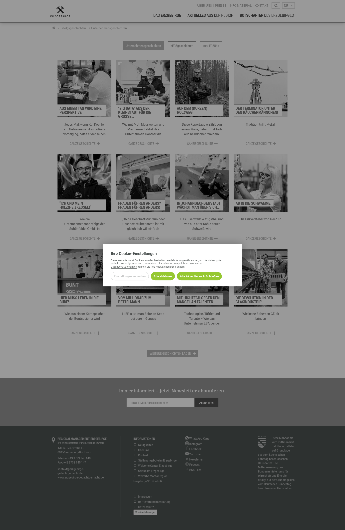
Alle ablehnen (163, 276)
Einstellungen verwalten (130, 276)
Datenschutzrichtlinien (124, 266)
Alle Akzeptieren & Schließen (199, 276)
